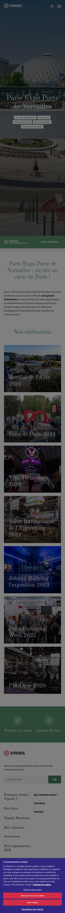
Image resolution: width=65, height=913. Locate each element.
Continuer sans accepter (33, 889)
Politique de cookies (42, 884)
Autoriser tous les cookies (32, 895)
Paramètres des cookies (32, 909)
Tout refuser (32, 902)
